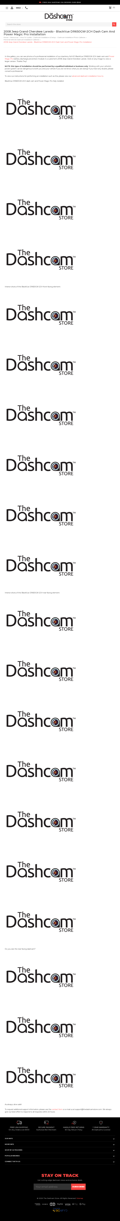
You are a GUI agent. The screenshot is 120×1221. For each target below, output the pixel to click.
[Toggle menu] (7, 8)
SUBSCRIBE (78, 1187)
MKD (18, 8)
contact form (57, 1109)
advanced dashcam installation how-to (87, 76)
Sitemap (79, 1198)
